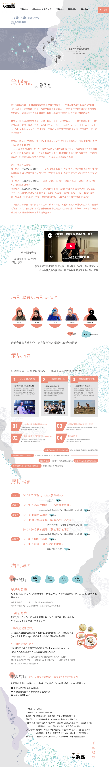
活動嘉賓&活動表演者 (42, 9)
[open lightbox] (19, 317)
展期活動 (72, 9)
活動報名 (84, 9)
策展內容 (60, 9)
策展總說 (24, 9)
